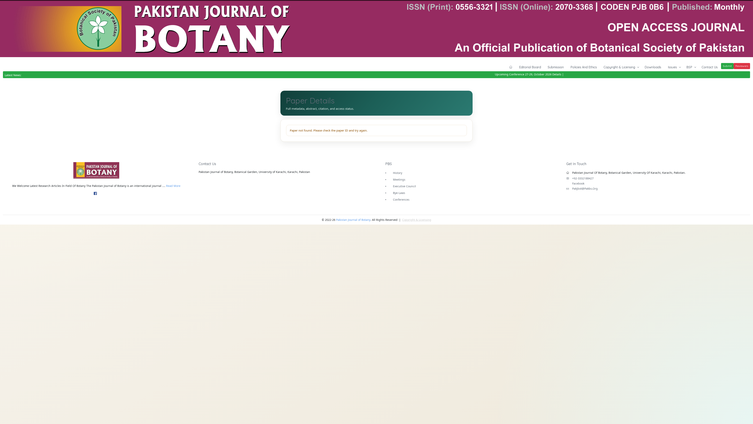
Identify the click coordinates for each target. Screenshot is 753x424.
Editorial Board (530, 67)
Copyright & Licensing (619, 67)
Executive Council (404, 186)
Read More (173, 186)
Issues (672, 67)
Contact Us (710, 67)
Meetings (399, 179)
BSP (689, 67)
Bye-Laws (399, 193)
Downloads (653, 67)
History (397, 173)
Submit (727, 66)
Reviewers (741, 66)
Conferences (401, 199)
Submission (556, 67)
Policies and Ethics (583, 67)
